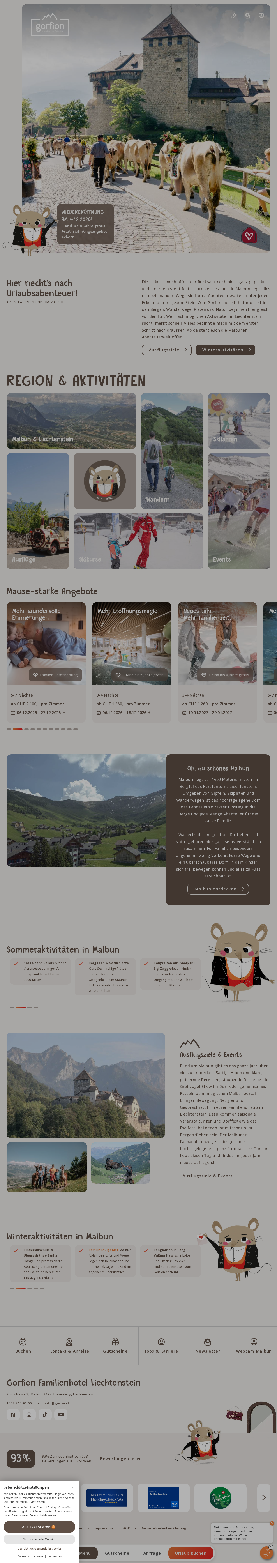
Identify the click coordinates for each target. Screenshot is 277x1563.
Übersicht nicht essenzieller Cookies (40, 1549)
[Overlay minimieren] (73, 1487)
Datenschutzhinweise (30, 1556)
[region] (39, 1504)
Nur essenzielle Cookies (39, 1539)
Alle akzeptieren (36, 1526)
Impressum (55, 1556)
